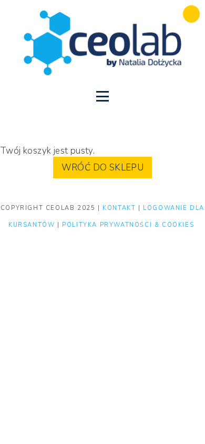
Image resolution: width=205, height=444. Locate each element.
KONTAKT (120, 208)
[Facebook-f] (102, 124)
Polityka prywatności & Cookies (128, 225)
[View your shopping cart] (191, 14)
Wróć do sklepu (103, 168)
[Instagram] (84, 124)
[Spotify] (120, 124)
